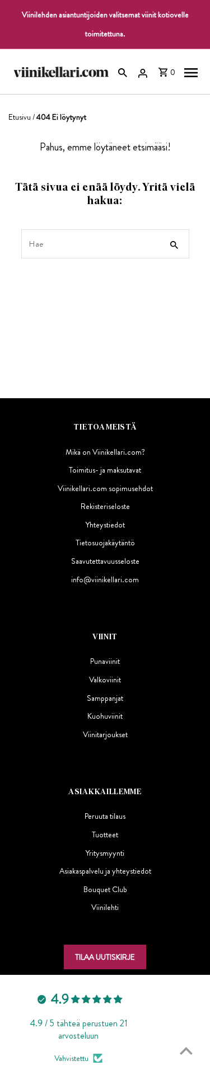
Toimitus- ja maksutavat (105, 469)
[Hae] (122, 71)
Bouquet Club (105, 889)
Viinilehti (105, 907)
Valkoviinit (105, 679)
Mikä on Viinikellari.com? (105, 452)
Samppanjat (105, 698)
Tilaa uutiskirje (105, 957)
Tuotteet (105, 834)
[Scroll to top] (186, 1050)
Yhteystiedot (105, 524)
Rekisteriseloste (105, 506)
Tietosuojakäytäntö (105, 542)
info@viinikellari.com (105, 579)
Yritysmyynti (105, 853)
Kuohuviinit (105, 715)
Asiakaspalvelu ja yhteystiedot (105, 870)
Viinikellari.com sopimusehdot (105, 488)
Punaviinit (105, 661)
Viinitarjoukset (105, 734)
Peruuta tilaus (105, 816)
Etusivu (19, 116)
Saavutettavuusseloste (105, 561)
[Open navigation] (191, 72)
